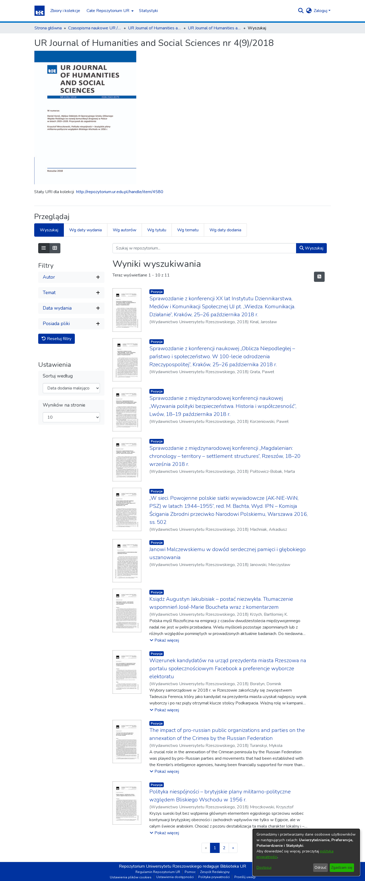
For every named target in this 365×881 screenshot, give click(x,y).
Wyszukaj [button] (313, 248)
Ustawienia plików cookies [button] (131, 877)
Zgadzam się (341, 867)
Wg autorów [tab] (124, 230)
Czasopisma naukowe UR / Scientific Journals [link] (95, 28)
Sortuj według (58, 376)
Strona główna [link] (48, 28)
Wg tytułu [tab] (156, 230)
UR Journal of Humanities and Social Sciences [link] (154, 28)
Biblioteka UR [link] (233, 866)
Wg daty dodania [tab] (225, 230)
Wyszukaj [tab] (49, 230)
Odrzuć (320, 867)
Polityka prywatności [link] (214, 877)
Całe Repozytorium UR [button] (108, 11)
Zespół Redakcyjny (215, 872)
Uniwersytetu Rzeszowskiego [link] (174, 866)
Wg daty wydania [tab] (85, 230)
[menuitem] (110, 10)
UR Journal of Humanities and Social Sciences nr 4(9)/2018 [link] (214, 28)
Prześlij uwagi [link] (245, 877)
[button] (39, 10)
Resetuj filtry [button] (58, 339)
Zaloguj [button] (321, 11)
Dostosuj (264, 867)
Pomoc (190, 872)
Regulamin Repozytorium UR (157, 872)
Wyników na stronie (64, 405)
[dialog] (306, 852)
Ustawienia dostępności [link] (175, 877)
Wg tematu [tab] (188, 230)
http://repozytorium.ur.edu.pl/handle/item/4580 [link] (119, 192)
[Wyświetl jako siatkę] (54, 248)
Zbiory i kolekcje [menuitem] (65, 11)
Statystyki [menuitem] (148, 11)
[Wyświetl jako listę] (43, 248)
